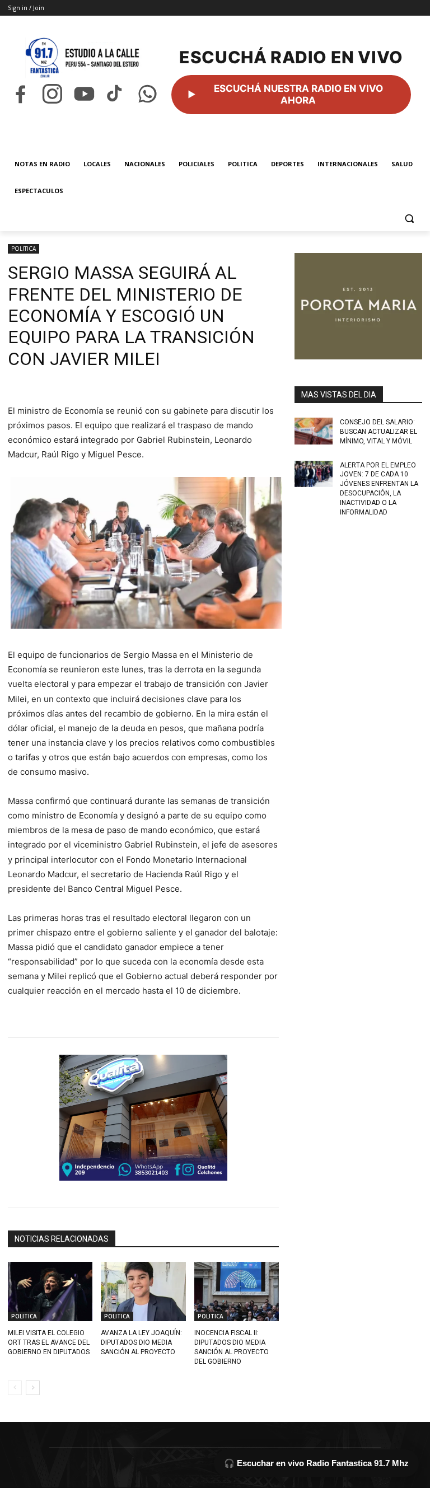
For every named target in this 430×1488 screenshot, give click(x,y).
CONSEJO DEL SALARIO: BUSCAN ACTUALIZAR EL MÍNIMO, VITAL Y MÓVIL (378, 431)
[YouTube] (84, 93)
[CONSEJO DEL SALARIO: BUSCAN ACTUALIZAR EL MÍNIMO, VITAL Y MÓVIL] (314, 431)
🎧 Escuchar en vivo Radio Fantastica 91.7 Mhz (316, 1463)
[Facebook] (20, 93)
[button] (409, 218)
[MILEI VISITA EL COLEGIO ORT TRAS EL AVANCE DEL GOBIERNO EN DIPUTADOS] (50, 1291)
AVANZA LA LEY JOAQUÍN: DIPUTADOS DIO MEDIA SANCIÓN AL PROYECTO (141, 1342)
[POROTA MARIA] (358, 306)
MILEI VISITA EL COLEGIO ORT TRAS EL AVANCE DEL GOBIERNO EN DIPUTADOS (49, 1342)
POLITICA (23, 248)
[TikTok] (115, 93)
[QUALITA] (143, 1118)
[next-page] (33, 1388)
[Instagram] (52, 93)
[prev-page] (15, 1388)
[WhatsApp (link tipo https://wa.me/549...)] (147, 93)
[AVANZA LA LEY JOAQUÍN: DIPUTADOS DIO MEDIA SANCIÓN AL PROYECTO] (143, 1291)
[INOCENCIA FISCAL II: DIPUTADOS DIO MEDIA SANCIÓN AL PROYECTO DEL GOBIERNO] (236, 1291)
